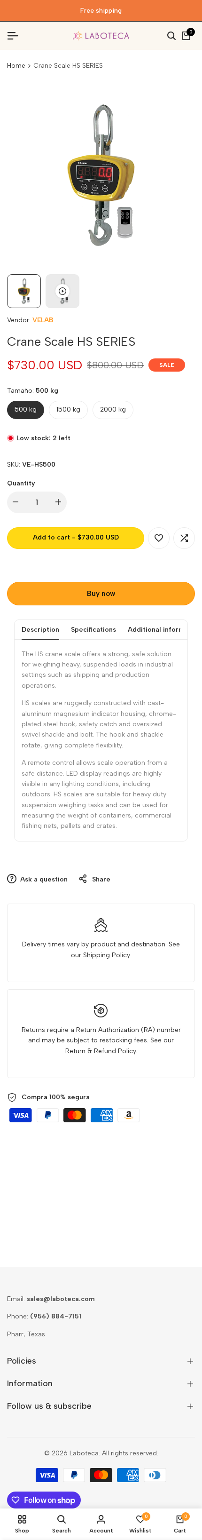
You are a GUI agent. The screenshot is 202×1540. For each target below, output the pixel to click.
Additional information (164, 630)
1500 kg (68, 409)
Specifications (93, 630)
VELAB (43, 320)
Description (40, 630)
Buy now (101, 593)
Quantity (21, 483)
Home (16, 66)
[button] (159, 538)
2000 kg (113, 409)
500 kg (26, 409)
